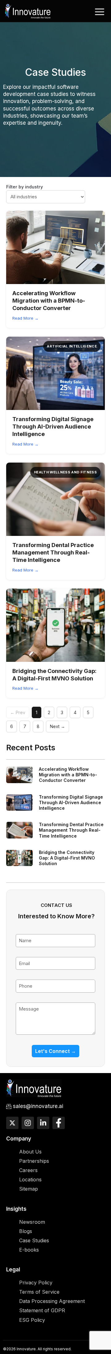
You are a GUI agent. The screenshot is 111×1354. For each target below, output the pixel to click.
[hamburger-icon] (99, 12)
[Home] (28, 10)
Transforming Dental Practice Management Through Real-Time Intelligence (53, 552)
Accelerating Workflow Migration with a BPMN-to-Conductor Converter (48, 301)
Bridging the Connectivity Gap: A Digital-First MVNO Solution (67, 858)
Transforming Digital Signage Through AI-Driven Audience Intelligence (52, 427)
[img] (55, 247)
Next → (57, 726)
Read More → (25, 318)
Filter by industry (24, 186)
